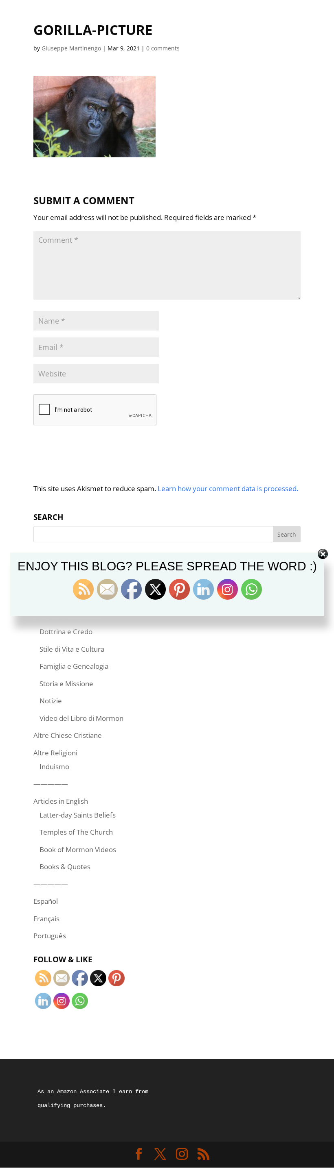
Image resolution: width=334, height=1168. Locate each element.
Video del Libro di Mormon (81, 718)
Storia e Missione (66, 683)
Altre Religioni (55, 752)
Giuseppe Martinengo (71, 48)
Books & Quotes (65, 866)
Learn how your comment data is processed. (228, 488)
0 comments (163, 48)
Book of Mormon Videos (78, 849)
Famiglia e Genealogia (74, 666)
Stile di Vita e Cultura (72, 649)
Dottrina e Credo (66, 631)
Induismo (54, 766)
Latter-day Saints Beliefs (78, 815)
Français (46, 918)
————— (50, 783)
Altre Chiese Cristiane (67, 735)
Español (45, 901)
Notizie (51, 700)
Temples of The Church (76, 832)
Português (49, 935)
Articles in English (60, 801)
